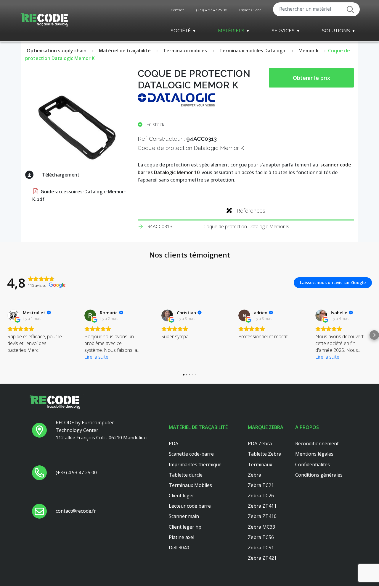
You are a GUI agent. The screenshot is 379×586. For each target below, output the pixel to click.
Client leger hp (185, 527)
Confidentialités (312, 464)
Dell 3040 (179, 547)
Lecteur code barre (190, 506)
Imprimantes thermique (195, 464)
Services (283, 30)
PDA (173, 443)
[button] (4, 335)
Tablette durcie (186, 475)
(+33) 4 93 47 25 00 (211, 10)
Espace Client (250, 10)
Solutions (336, 30)
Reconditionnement (317, 443)
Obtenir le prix (311, 77)
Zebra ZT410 (262, 516)
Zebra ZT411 (262, 506)
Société (181, 30)
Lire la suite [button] (96, 357)
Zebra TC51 (261, 547)
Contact (177, 10)
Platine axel (181, 537)
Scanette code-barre (191, 454)
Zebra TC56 (261, 537)
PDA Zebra (260, 443)
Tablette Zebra (264, 454)
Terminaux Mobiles (190, 485)
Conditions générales (319, 475)
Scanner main (184, 516)
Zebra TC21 (261, 485)
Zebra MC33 (261, 527)
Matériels (231, 30)
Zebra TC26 (261, 495)
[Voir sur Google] (13, 315)
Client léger (181, 495)
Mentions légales (314, 454)
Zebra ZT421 (262, 558)
